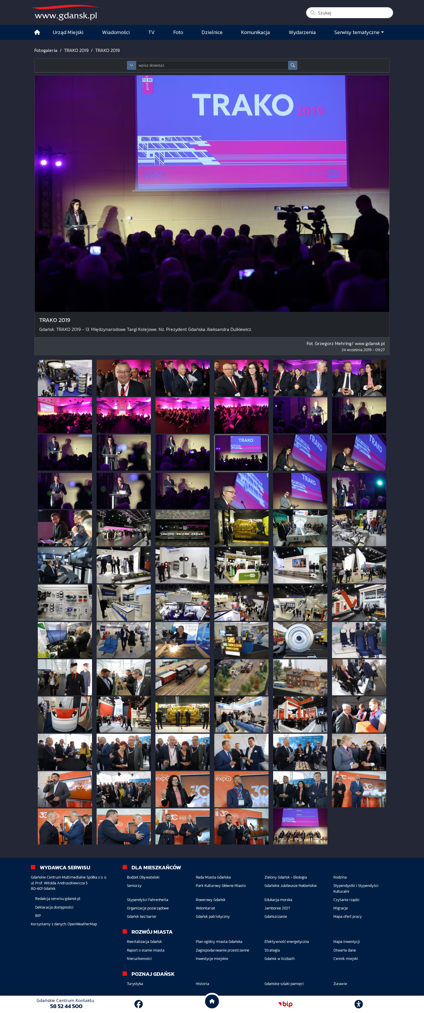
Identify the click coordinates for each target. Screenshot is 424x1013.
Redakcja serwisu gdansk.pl (57, 898)
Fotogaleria (45, 50)
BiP (38, 915)
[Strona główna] (37, 32)
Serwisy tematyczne (357, 32)
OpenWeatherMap (82, 924)
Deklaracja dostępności (54, 907)
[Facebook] (138, 1004)
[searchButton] (292, 65)
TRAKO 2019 (76, 50)
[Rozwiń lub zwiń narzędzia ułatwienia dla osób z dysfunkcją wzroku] (358, 1004)
